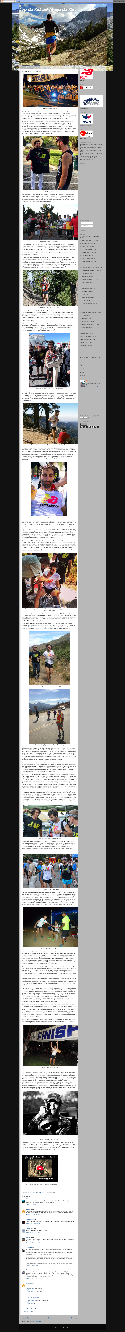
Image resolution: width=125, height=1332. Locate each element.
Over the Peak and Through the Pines (47, 9)
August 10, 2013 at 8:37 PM (33, 1242)
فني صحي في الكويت (31, 1301)
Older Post (73, 1318)
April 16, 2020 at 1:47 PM (32, 1308)
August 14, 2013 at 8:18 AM (33, 1265)
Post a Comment (28, 1311)
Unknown (28, 1283)
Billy (27, 1198)
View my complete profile (92, 386)
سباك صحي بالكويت (30, 1291)
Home (50, 1318)
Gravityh (28, 1237)
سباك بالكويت (29, 1303)
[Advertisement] (91, 401)
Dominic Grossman (31, 1270)
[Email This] (47, 1192)
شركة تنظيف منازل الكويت (32, 1297)
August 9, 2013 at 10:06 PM (33, 1223)
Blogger (71, 1327)
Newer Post (26, 1318)
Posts (84, 223)
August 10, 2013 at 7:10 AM (33, 1232)
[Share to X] (51, 1192)
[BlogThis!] (49, 1192)
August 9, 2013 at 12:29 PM (33, 1204)
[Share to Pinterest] (54, 1192)
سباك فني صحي (30, 1288)
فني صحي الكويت (30, 1289)
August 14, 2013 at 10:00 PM (33, 1278)
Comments (85, 225)
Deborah (28, 1209)
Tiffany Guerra (30, 1219)
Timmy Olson (29, 1228)
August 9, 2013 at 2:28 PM (32, 1214)
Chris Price (29, 1247)
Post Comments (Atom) (35, 1321)
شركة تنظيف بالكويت (31, 1300)
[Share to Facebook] (52, 1192)
